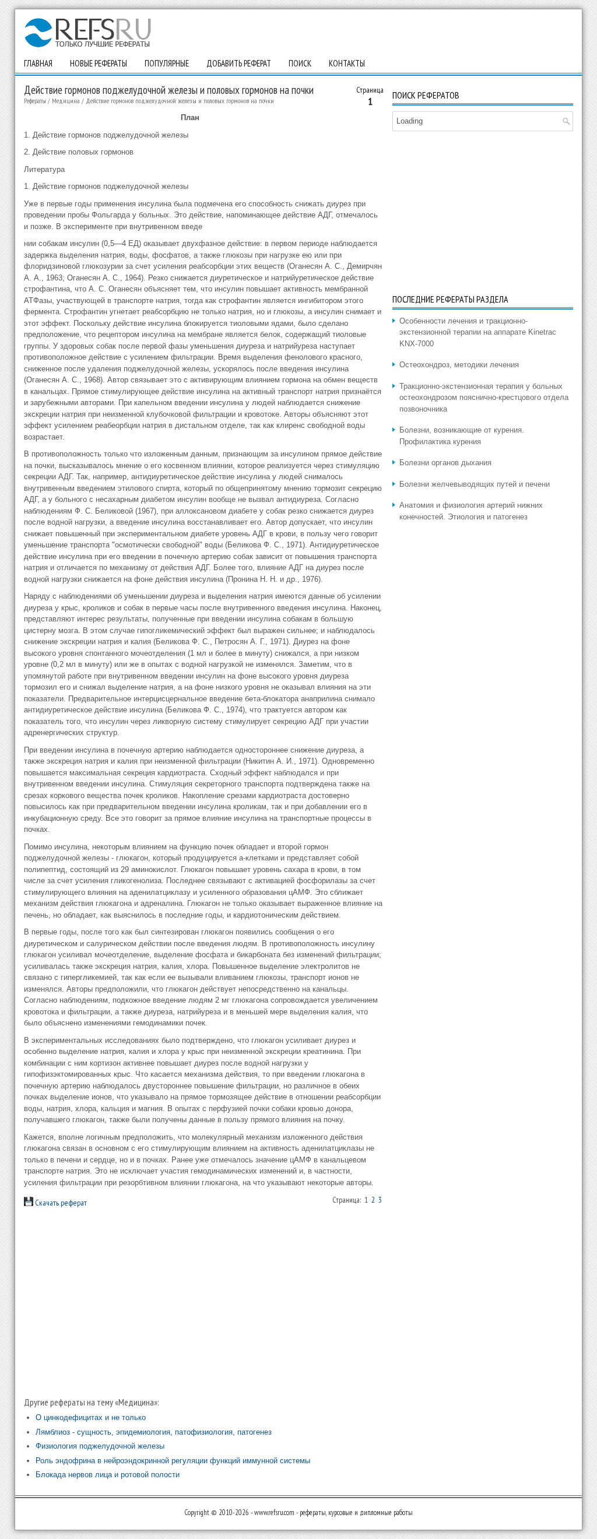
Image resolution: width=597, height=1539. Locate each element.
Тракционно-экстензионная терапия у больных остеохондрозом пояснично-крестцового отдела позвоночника (483, 397)
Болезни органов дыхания (445, 462)
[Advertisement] (204, 1302)
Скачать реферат (60, 1202)
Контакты (347, 63)
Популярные (167, 63)
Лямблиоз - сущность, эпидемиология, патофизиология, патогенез (154, 1432)
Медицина (66, 100)
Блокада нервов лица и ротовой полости (108, 1474)
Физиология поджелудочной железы (100, 1446)
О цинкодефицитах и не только (91, 1417)
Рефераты (35, 100)
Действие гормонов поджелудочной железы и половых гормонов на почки (180, 100)
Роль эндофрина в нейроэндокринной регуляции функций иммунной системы (173, 1460)
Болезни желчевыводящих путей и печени (474, 484)
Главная (38, 63)
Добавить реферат (238, 63)
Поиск (300, 63)
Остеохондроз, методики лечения (459, 364)
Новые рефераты (98, 63)
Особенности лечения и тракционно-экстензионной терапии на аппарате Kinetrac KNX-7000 (477, 332)
